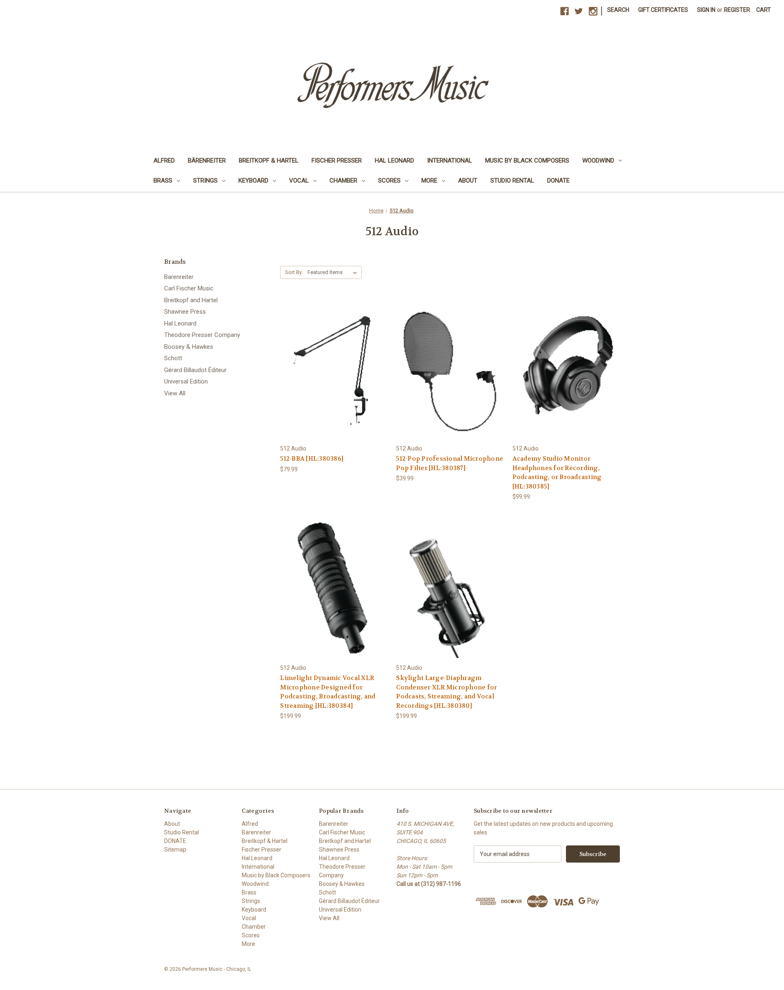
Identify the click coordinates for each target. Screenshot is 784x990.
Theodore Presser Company (202, 335)
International (449, 160)
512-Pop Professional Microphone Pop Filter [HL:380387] (449, 463)
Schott (173, 358)
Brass (163, 180)
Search (618, 10)
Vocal (299, 180)
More (429, 180)
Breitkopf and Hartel (191, 300)
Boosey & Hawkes (188, 346)
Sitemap (175, 849)
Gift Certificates (663, 10)
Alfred (164, 160)
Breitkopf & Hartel (268, 160)
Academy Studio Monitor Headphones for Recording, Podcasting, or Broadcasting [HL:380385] (557, 473)
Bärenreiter (207, 160)
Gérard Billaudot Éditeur (195, 370)
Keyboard (253, 180)
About (467, 180)
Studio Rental (512, 180)
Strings (205, 180)
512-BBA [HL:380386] (311, 459)
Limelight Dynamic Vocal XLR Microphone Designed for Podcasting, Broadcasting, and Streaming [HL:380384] (327, 692)
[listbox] (333, 272)
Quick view (333, 362)
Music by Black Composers (527, 160)
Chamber (343, 180)
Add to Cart (334, 376)
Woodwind (598, 160)
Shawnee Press (185, 311)
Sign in (706, 10)
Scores (389, 180)
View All (174, 393)
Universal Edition (186, 381)
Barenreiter (179, 277)
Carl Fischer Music (189, 288)
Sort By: (294, 272)
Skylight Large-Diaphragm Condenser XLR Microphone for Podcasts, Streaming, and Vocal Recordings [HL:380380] (446, 692)
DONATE (558, 180)
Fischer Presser (337, 160)
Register (737, 10)
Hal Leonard (394, 160)
